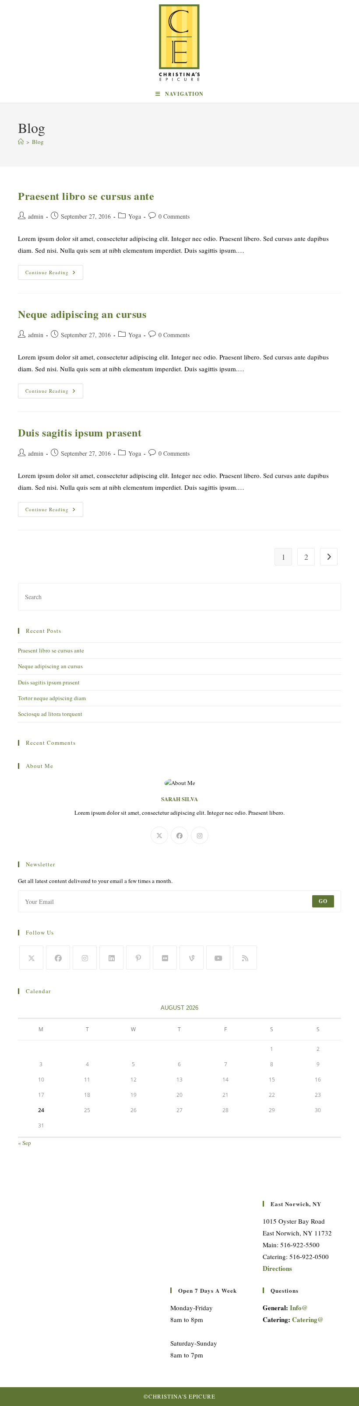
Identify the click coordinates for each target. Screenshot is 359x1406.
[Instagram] (199, 835)
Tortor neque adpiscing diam (52, 698)
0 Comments (174, 216)
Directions (277, 1268)
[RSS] (245, 957)
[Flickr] (165, 957)
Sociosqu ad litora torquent (50, 714)
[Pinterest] (138, 957)
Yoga (134, 216)
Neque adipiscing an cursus (82, 313)
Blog (38, 142)
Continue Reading (54, 274)
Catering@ (308, 1319)
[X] (159, 835)
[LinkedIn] (111, 957)
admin (35, 216)
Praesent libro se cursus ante (86, 195)
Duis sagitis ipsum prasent (80, 432)
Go (323, 901)
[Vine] (192, 957)
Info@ (299, 1307)
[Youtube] (218, 957)
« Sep (24, 1143)
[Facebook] (179, 835)
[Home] (21, 142)
